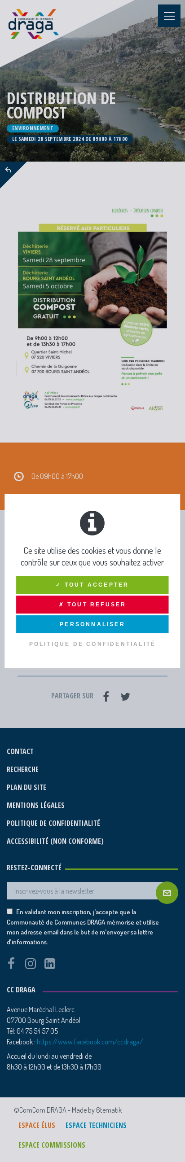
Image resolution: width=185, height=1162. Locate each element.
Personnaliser (92, 624)
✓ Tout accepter (92, 585)
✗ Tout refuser (93, 604)
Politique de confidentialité (92, 644)
